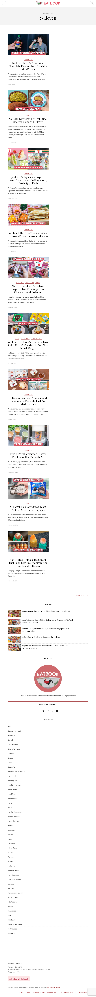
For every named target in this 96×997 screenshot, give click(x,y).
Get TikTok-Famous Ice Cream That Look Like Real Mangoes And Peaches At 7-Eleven (28, 563)
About (21, 992)
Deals (17, 338)
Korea (10, 852)
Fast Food (12, 776)
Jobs (28, 992)
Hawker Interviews (15, 812)
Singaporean (36, 338)
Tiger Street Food (15, 924)
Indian (10, 825)
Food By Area (13, 780)
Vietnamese (12, 929)
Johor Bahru (12, 848)
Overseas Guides (14, 879)
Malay (10, 861)
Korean (10, 857)
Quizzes (11, 884)
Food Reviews (13, 798)
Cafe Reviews (13, 744)
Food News (28, 59)
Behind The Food (14, 731)
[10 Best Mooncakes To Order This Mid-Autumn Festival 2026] (14, 613)
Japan (10, 839)
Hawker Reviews (14, 816)
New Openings (13, 875)
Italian (10, 834)
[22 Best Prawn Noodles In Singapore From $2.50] (14, 639)
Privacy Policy (83, 992)
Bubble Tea (12, 735)
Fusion (10, 803)
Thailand (11, 920)
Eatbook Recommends (16, 771)
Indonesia (11, 830)
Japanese (11, 843)
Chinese (11, 753)
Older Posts (81, 595)
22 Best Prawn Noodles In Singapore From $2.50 (41, 637)
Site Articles (12, 902)
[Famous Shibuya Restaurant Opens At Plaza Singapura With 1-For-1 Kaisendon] (14, 630)
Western (11, 933)
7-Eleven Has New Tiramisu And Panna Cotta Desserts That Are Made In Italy (28, 401)
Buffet (10, 740)
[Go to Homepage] (48, 3)
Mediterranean (13, 870)
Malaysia (11, 866)
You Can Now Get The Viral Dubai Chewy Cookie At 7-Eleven (28, 120)
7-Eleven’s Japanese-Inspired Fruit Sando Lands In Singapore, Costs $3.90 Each (28, 180)
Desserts (20, 282)
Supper (10, 906)
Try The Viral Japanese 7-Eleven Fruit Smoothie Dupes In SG (28, 455)
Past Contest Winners (49, 992)
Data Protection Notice (67, 992)
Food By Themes (14, 785)
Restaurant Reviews (15, 893)
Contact (36, 992)
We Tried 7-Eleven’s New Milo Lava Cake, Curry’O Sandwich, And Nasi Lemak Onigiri (28, 345)
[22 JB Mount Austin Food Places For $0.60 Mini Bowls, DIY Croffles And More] (14, 647)
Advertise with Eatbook (18, 979)
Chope (10, 758)
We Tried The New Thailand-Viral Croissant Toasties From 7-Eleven (28, 234)
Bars (9, 726)
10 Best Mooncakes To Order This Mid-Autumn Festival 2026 (46, 611)
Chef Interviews (14, 749)
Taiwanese (12, 911)
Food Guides (12, 789)
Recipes (11, 888)
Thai (9, 915)
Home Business (14, 821)
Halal (37, 282)
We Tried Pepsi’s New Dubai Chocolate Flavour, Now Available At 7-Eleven (28, 66)
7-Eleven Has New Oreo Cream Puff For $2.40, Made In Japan (28, 508)
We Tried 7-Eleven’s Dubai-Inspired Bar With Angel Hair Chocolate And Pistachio (28, 289)
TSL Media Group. (53, 987)
